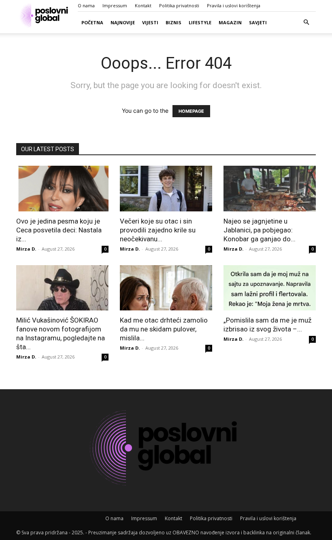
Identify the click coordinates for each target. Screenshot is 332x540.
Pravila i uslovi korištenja (233, 5)
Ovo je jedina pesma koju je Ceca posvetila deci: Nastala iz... (59, 230)
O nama (86, 5)
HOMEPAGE (191, 111)
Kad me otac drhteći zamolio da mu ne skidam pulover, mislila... (164, 329)
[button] (306, 22)
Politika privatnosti (179, 5)
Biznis (173, 22)
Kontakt (143, 5)
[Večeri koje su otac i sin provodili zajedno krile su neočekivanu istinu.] (166, 188)
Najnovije (123, 22)
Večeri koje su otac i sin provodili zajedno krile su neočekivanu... (158, 230)
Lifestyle (200, 22)
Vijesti (150, 22)
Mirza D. (26, 249)
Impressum (114, 5)
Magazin (230, 22)
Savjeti (258, 22)
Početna (92, 22)
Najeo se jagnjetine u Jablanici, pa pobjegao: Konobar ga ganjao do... (259, 230)
